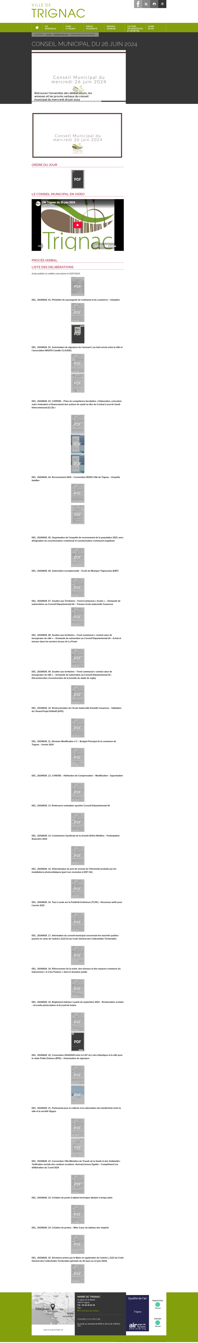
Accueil (48, 34)
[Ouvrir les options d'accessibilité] (162, 4)
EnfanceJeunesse (111, 27)
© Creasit (162, 1341)
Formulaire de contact (89, 1310)
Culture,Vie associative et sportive (135, 28)
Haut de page (137, 1341)
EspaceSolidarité (91, 27)
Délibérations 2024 (61, 34)
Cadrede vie (151, 27)
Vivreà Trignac (70, 27)
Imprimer (127, 1341)
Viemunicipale (50, 27)
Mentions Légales (151, 1341)
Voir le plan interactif (53, 1330)
